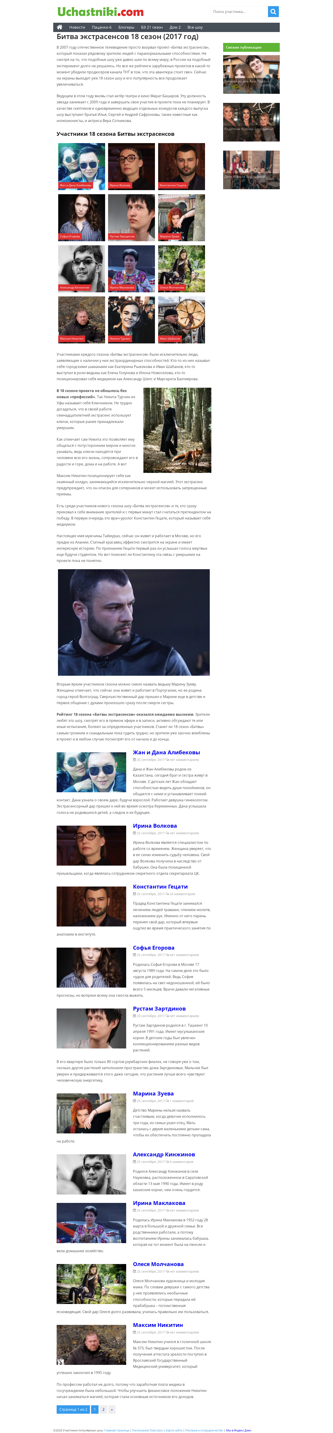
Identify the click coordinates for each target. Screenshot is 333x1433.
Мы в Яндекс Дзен (238, 1430)
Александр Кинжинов (74, 287)
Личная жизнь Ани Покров (247, 81)
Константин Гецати (173, 185)
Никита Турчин (120, 338)
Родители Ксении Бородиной (248, 129)
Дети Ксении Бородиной (244, 176)
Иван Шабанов (170, 338)
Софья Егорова (70, 236)
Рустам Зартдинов (122, 236)
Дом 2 (175, 27)
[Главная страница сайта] (59, 27)
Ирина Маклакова (122, 287)
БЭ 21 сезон (152, 27)
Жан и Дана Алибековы (75, 185)
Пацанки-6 (102, 27)
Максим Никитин (71, 338)
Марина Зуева (169, 236)
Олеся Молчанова (172, 287)
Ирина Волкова (120, 185)
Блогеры (126, 27)
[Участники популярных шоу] (102, 12)
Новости (77, 27)
